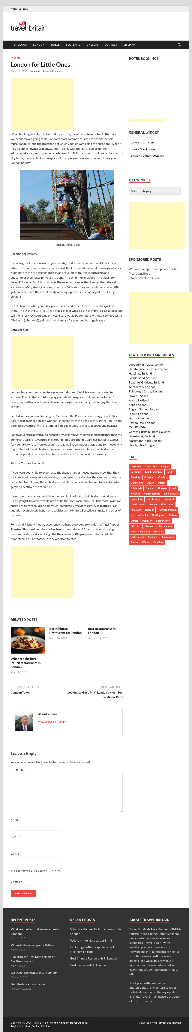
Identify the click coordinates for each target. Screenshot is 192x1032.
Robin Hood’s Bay (140, 531)
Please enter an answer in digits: (36, 871)
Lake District (171, 493)
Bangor (165, 466)
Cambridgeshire (154, 471)
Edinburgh (136, 488)
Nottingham (158, 515)
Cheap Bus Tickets (142, 142)
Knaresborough (152, 493)
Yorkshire (158, 542)
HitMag (176, 1022)
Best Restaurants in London (28, 984)
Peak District (163, 520)
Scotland (73, 44)
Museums (136, 509)
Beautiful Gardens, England (146, 382)
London (39, 44)
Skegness (153, 536)
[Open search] (179, 45)
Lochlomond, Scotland (143, 378)
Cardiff (170, 471)
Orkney (173, 515)
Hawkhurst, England (142, 436)
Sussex (134, 542)
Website (16, 854)
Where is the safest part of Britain (32, 945)
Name (16, 819)
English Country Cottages (147, 155)
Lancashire (136, 498)
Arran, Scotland (139, 400)
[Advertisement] (42, 104)
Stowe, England (138, 413)
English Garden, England (144, 409)
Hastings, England (140, 373)
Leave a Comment (53, 71)
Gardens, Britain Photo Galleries (149, 431)
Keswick (135, 493)
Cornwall (149, 477)
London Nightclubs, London (146, 364)
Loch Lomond (138, 504)
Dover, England (138, 396)
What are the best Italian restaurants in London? (26, 663)
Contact (111, 44)
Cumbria (163, 477)
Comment (19, 769)
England (20, 44)
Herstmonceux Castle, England (148, 369)
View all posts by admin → (54, 721)
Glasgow (162, 488)
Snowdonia (168, 536)
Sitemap (129, 44)
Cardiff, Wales (138, 427)
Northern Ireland (167, 509)
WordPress (159, 1022)
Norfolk (149, 509)
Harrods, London (140, 418)
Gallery (92, 44)
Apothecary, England (142, 387)
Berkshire (136, 471)
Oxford (134, 520)
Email (16, 836)
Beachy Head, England (143, 445)
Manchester (167, 504)
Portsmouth (165, 526)
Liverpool (169, 498)
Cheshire (135, 477)
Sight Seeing (137, 536)
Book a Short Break (143, 149)
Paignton (147, 520)
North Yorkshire (139, 515)
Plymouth (150, 526)
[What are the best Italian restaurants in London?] (28, 641)
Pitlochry (136, 526)
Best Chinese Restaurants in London (65, 631)
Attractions (151, 466)
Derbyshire (137, 482)
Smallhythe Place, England (145, 440)
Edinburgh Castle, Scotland (146, 391)
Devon (150, 482)
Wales (55, 44)
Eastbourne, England (142, 422)
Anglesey (136, 466)
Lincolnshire (153, 498)
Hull (173, 488)
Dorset (161, 482)
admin (37, 71)
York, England (137, 404)
